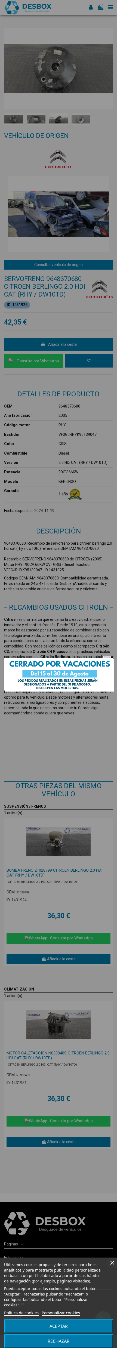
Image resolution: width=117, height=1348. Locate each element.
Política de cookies (21, 1312)
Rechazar (58, 1341)
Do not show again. (107, 656)
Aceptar (59, 1326)
